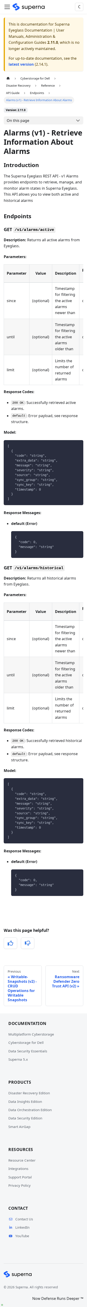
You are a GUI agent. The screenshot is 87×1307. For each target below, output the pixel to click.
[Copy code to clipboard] (77, 446)
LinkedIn (22, 1227)
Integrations (18, 1168)
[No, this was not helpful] (27, 943)
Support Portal (20, 1177)
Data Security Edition (25, 1118)
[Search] (79, 7)
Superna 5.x (18, 1059)
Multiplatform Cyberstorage (31, 1034)
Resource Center (21, 1160)
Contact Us (24, 1219)
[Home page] (8, 78)
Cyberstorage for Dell (26, 1042)
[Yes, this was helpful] (10, 943)
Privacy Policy (19, 1185)
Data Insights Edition (25, 1101)
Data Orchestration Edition (30, 1109)
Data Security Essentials (27, 1051)
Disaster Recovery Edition (29, 1093)
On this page (18, 120)
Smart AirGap (19, 1126)
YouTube (22, 1235)
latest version (21, 64)
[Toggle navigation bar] (7, 6)
